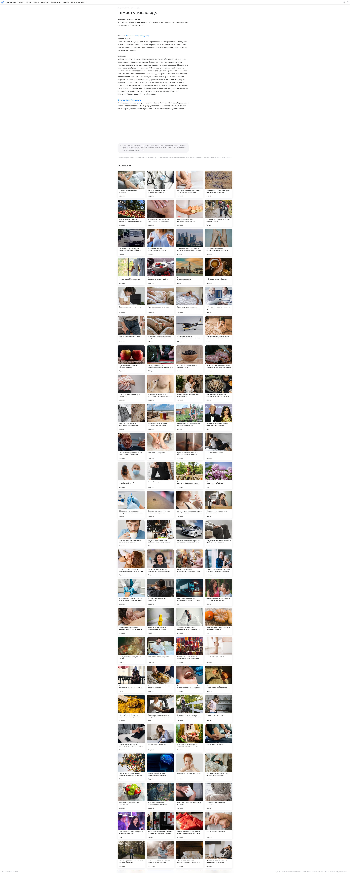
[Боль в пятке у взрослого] (218, 738)
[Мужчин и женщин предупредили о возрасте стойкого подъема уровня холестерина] (218, 563)
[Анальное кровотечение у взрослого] (218, 796)
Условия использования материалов (291, 871)
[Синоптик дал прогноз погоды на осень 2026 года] (218, 213)
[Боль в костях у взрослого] (218, 825)
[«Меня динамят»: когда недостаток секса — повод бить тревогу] (189, 854)
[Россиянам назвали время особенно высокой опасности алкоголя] (160, 417)
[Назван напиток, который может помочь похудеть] (189, 388)
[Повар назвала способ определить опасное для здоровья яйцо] (189, 213)
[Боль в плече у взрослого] (160, 738)
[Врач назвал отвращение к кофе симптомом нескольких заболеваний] (131, 534)
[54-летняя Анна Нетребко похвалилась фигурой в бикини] (160, 563)
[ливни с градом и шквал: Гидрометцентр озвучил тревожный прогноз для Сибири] (160, 621)
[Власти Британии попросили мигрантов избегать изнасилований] (189, 271)
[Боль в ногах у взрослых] (218, 650)
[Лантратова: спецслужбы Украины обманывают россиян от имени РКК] (160, 825)
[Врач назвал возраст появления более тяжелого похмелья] (131, 446)
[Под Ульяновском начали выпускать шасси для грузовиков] (189, 592)
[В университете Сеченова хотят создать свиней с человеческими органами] (160, 330)
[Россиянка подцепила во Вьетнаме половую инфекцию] (131, 271)
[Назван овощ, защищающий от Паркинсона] (131, 796)
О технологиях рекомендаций (320, 871)
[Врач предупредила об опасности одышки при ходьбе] (131, 854)
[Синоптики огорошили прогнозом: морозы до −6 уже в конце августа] (131, 679)
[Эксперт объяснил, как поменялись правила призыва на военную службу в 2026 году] (160, 359)
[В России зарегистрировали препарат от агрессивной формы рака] (131, 505)
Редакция (277, 871)
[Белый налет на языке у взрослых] (189, 767)
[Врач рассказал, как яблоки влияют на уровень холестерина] (131, 213)
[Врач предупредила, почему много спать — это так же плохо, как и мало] (189, 300)
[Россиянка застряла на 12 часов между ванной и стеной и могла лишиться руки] (131, 592)
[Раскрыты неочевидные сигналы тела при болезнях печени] (189, 184)
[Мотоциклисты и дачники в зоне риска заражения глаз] (189, 417)
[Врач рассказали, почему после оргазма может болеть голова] (218, 330)
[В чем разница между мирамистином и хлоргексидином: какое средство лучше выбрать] (131, 475)
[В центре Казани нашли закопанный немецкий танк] (131, 417)
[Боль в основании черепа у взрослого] (160, 592)
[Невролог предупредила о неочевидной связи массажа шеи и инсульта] (131, 621)
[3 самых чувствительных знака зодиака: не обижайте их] (160, 854)
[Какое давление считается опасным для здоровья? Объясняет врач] (160, 184)
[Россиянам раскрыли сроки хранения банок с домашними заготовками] (189, 650)
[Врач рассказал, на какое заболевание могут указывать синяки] (218, 242)
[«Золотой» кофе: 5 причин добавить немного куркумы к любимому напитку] (131, 709)
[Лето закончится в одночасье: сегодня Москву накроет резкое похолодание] (189, 242)
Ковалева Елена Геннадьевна (137, 36)
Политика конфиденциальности (338, 871)
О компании (8, 871)
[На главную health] (10, 2)
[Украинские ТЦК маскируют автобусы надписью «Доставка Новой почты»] (131, 242)
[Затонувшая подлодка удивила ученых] (131, 650)
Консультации (122, 7)
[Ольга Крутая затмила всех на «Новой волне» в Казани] (218, 417)
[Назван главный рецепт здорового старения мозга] (160, 767)
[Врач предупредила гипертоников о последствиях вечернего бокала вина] (189, 563)
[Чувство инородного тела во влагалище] (160, 300)
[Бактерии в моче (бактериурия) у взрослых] (189, 796)
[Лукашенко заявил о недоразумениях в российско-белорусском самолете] (189, 330)
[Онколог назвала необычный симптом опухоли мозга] (218, 854)
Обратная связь (307, 871)
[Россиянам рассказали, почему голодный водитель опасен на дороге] (160, 709)
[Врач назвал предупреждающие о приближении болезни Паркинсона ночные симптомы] (218, 534)
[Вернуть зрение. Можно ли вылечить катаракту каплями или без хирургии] (131, 563)
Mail (3, 871)
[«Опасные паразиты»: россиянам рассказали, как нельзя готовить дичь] (218, 359)
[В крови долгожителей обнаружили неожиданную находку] (160, 796)
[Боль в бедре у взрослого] (160, 475)
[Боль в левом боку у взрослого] (160, 650)
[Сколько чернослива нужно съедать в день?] (189, 359)
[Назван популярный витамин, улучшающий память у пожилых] (189, 475)
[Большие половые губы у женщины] (131, 184)
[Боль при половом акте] (218, 446)
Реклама (15, 871)
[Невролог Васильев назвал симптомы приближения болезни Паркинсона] (189, 709)
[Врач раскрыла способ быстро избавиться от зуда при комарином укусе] (160, 505)
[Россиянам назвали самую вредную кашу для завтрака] (160, 271)
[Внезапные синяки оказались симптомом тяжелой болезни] (160, 213)
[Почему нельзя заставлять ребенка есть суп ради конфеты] (160, 534)
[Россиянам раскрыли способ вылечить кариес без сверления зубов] (189, 679)
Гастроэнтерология (134, 7)
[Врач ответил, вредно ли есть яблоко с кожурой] (131, 359)
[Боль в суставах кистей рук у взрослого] (131, 388)
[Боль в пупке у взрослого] (218, 709)
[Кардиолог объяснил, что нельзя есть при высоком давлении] (218, 271)
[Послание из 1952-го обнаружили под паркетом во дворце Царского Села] (218, 184)
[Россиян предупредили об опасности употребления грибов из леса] (218, 388)
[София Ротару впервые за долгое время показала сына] (131, 825)
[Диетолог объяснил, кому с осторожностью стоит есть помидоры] (189, 738)
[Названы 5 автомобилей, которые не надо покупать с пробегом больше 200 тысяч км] (189, 534)
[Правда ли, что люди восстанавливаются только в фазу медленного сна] (218, 679)
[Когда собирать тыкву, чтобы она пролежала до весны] (218, 621)
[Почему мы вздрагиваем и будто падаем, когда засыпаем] (218, 767)
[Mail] (2, 2)
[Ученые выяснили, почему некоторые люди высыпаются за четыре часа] (189, 621)
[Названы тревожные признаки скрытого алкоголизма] (218, 505)
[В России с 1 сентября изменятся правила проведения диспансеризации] (218, 300)
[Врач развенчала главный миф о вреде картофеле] (160, 679)
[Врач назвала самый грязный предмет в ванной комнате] (189, 446)
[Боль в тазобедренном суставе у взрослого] (131, 330)
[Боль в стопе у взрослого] (160, 446)
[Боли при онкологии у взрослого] (131, 300)
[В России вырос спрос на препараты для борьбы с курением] (160, 242)
